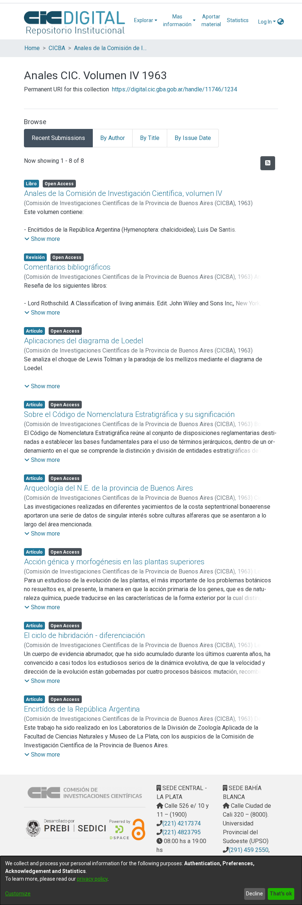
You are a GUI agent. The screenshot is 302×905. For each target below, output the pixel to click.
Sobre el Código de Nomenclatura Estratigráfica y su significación (129, 414)
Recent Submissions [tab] (58, 137)
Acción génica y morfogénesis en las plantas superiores (114, 561)
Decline (254, 894)
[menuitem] (145, 20)
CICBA (57, 48)
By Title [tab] (149, 137)
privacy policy (92, 879)
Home (32, 48)
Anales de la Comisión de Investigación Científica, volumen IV (123, 193)
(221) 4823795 (181, 832)
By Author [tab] (112, 137)
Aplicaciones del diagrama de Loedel (83, 340)
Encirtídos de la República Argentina (82, 709)
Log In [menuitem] (265, 22)
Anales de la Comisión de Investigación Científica (111, 48)
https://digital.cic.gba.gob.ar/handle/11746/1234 (174, 89)
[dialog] (151, 880)
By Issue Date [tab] (193, 137)
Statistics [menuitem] (238, 20)
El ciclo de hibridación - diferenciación (84, 635)
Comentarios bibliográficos (67, 267)
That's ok (281, 894)
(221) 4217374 (181, 823)
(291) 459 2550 (248, 849)
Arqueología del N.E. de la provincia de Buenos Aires (108, 488)
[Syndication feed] (267, 163)
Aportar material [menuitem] (211, 20)
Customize (18, 894)
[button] (42, 239)
